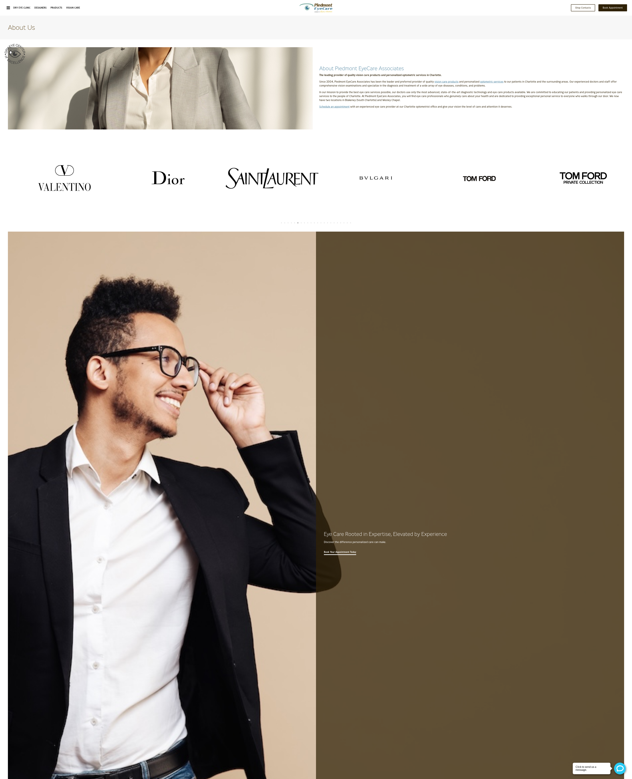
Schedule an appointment (334, 106)
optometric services (491, 81)
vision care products (446, 81)
